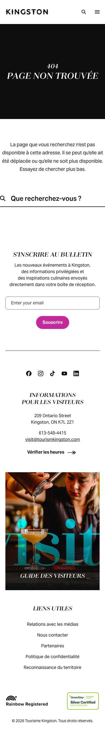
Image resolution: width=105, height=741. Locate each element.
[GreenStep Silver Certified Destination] (83, 701)
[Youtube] (64, 373)
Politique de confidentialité (52, 657)
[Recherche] (83, 11)
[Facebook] (29, 373)
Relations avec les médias (52, 624)
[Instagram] (40, 373)
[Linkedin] (76, 373)
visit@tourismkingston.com (52, 439)
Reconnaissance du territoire (52, 667)
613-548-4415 (52, 433)
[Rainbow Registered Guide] (27, 701)
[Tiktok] (52, 373)
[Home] (26, 12)
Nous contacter (52, 635)
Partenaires (52, 646)
